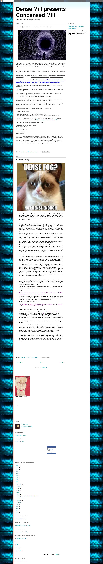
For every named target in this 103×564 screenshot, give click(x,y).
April (18, 492)
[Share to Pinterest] (49, 152)
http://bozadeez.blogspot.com (21, 561)
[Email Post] (40, 151)
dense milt (25, 424)
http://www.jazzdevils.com (20, 538)
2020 (17, 469)
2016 (17, 477)
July (18, 488)
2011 (17, 506)
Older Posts (62, 362)
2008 (17, 512)
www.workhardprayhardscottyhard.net (23, 525)
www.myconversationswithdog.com (22, 531)
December (19, 484)
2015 (17, 479)
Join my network (50, 452)
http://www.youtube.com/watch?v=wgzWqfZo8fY (47, 119)
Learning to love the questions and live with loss (34, 27)
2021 (17, 467)
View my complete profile (26, 426)
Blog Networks (50, 446)
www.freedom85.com (19, 441)
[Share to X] (46, 152)
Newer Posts (20, 362)
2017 (17, 475)
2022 (17, 465)
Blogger (57, 554)
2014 (17, 481)
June (18, 490)
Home (41, 362)
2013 (17, 483)
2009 (17, 510)
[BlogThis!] (44, 152)
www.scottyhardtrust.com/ (20, 518)
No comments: (35, 151)
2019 (17, 471)
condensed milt (50, 449)
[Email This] (43, 152)
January (19, 502)
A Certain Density (22, 160)
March (18, 494)
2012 (17, 504)
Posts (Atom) (44, 367)
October (19, 486)
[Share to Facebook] (47, 152)
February (19, 500)
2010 (17, 508)
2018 (17, 473)
